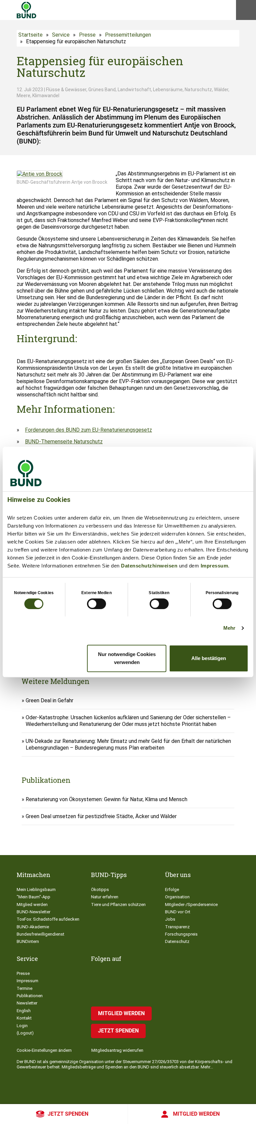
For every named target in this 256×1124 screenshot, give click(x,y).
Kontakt (24, 1017)
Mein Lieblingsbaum (36, 889)
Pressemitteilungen (128, 35)
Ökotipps (100, 889)
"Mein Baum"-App (33, 896)
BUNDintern (28, 941)
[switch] (96, 603)
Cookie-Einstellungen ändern (44, 1050)
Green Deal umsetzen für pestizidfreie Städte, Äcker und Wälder (101, 816)
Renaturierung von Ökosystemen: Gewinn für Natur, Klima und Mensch (106, 799)
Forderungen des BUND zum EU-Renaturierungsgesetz (88, 430)
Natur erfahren (104, 896)
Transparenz (177, 926)
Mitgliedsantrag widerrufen (117, 1050)
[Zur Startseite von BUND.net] (26, 10)
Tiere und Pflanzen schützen (118, 904)
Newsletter (27, 1003)
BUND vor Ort (177, 911)
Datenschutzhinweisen (149, 565)
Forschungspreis (181, 934)
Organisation (177, 896)
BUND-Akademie (33, 926)
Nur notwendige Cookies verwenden (127, 658)
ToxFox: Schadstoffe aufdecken (48, 919)
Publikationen (30, 995)
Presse (87, 35)
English (24, 1010)
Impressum (214, 565)
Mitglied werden (196, 1114)
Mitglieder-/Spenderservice (191, 904)
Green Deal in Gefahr (49, 700)
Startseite (30, 35)
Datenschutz (177, 941)
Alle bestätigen (208, 658)
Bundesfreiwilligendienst (40, 934)
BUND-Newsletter (33, 911)
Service (61, 35)
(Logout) (25, 1032)
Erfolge (172, 889)
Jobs (170, 919)
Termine (24, 988)
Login (22, 1025)
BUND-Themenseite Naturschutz (64, 441)
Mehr (229, 628)
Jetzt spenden (68, 1114)
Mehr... (207, 1066)
